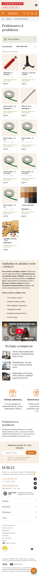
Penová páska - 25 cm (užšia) (9, 172)
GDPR (4, 540)
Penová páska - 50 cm (9, 206)
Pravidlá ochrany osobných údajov (20, 569)
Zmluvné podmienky (23, 571)
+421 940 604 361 (9, 478)
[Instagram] (35, 483)
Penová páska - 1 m (9, 106)
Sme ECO (5, 535)
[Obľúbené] (28, 13)
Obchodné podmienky (8, 533)
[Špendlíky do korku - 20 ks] (10, 228)
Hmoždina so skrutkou (7, 73)
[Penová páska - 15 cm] (28, 128)
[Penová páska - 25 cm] (10, 128)
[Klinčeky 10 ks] (28, 96)
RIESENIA (33, 560)
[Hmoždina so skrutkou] (10, 62)
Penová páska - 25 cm (9, 139)
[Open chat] (34, 571)
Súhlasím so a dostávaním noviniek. (18, 458)
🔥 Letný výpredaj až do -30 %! (12, 3)
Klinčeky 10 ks (26, 106)
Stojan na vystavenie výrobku (28, 73)
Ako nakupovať (6, 538)
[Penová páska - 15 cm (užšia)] (28, 161)
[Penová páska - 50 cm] (10, 195)
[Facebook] (35, 479)
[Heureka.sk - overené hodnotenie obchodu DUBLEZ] (5, 548)
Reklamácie (5, 530)
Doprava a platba (7, 528)
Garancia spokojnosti (8, 525)
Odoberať (31, 453)
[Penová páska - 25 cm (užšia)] (10, 161)
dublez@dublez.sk (10, 485)
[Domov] (3, 19)
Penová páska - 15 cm (27, 139)
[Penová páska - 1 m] (10, 96)
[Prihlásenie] (32, 13)
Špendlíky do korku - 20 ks (10, 239)
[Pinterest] (35, 487)
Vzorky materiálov (28, 205)
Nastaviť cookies (10, 543)
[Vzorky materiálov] (28, 195)
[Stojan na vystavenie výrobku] (28, 62)
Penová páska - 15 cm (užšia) (27, 172)
